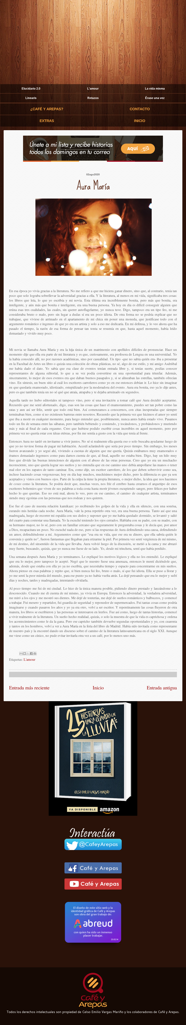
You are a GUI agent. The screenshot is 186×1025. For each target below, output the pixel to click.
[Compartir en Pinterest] (35, 653)
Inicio (98, 687)
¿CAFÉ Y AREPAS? (46, 109)
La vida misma (155, 88)
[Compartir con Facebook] (31, 653)
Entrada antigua (162, 687)
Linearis (31, 98)
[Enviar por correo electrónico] (21, 653)
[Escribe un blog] (24, 653)
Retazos (93, 98)
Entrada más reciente (29, 687)
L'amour (93, 88)
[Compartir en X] (28, 653)
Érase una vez (155, 98)
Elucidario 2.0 (31, 88)
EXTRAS (47, 121)
